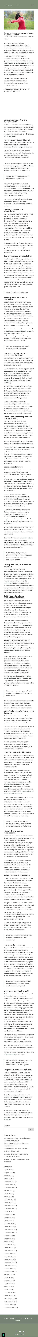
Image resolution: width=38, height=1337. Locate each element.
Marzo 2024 (8, 1221)
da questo (7, 1119)
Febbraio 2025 (9, 1200)
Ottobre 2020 (9, 1304)
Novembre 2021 (9, 1266)
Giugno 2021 (8, 1281)
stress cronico (13, 645)
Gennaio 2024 (9, 1226)
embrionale (8, 583)
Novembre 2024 (9, 1206)
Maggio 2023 (8, 1239)
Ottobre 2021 (8, 1268)
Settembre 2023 (9, 1233)
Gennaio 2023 (9, 1248)
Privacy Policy (9, 1318)
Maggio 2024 (8, 1218)
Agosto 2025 (8, 1191)
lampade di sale (9, 1054)
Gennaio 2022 (9, 1259)
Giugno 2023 (8, 1236)
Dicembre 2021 (9, 1263)
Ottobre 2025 (8, 1185)
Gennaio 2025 (9, 1203)
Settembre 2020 (9, 1307)
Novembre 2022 (9, 1251)
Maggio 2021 (8, 1283)
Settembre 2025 (9, 1188)
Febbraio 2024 (9, 1224)
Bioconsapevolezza (20, 36)
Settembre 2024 (9, 1209)
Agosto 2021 (8, 1274)
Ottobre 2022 (8, 1253)
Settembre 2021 (9, 1271)
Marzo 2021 (8, 1289)
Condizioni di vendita (24, 1318)
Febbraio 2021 (9, 1292)
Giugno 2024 (8, 1215)
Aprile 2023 (8, 1241)
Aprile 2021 (8, 1286)
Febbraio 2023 (9, 1245)
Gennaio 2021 (8, 1296)
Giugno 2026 (8, 1173)
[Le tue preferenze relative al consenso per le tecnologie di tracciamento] (3, 1335)
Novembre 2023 (9, 1230)
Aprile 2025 (8, 1197)
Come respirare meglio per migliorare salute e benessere (18, 34)
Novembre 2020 (9, 1301)
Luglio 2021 (8, 1278)
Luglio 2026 (8, 1170)
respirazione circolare (11, 581)
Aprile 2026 (8, 1176)
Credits (18, 1321)
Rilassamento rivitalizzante (13, 663)
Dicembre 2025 (9, 1182)
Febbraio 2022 (9, 1256)
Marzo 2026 (8, 1179)
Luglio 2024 (8, 1212)
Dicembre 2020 (9, 1298)
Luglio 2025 (8, 1194)
